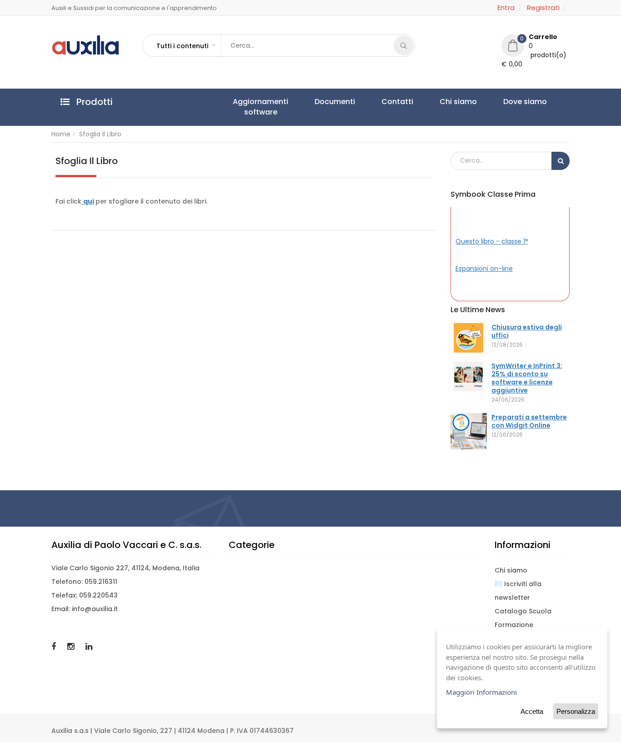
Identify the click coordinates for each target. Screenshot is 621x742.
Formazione (514, 624)
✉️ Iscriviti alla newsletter (518, 590)
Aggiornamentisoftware (252, 106)
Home (60, 134)
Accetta (532, 711)
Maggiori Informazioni (481, 692)
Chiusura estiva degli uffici (526, 331)
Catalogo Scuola (523, 611)
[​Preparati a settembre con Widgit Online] (469, 431)
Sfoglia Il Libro (100, 134)
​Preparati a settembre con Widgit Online (529, 421)
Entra (506, 7)
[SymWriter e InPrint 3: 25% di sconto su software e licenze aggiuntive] (469, 376)
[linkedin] (88, 646)
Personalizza (575, 711)
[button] (185, 45)
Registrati (543, 7)
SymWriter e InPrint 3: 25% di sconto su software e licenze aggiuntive (526, 378)
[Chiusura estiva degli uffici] (469, 338)
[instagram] (71, 646)
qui (88, 201)
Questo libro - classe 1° (492, 241)
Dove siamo (447, 101)
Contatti (354, 101)
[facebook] (54, 646)
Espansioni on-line (484, 268)
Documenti (309, 101)
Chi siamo (397, 101)
